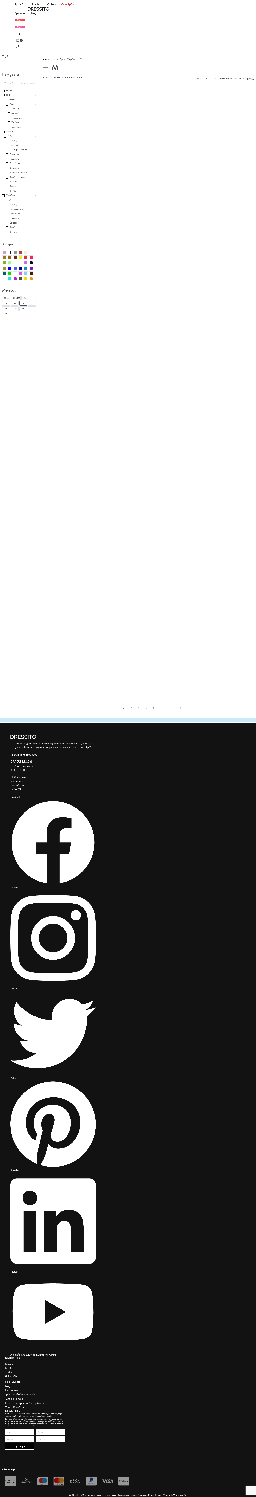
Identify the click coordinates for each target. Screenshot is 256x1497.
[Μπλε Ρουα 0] (15, 268)
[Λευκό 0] (20, 263)
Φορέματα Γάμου (158, 251)
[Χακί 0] (20, 279)
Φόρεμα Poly (51, 177)
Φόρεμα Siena (106, 691)
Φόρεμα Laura (160, 255)
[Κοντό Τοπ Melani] (121, 220)
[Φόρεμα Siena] (121, 646)
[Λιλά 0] (26, 263)
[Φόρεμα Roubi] (228, 446)
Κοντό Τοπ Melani (107, 253)
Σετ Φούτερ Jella (53, 694)
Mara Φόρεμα (213, 290)
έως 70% (216, 173)
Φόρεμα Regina (214, 592)
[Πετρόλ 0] (4, 274)
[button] (20, 27)
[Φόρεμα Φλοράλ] (67, 434)
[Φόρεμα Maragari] (121, 446)
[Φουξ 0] (15, 279)
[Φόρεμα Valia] (175, 547)
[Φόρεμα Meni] (228, 646)
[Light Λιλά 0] (4, 252)
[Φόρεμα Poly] (67, 133)
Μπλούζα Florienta (54, 255)
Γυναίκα (54, 173)
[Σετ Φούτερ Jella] (67, 646)
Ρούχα (61, 173)
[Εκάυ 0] (20, 252)
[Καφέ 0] (10, 258)
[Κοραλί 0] (31, 258)
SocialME (182, 1495)
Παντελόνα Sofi (160, 177)
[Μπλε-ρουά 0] (26, 268)
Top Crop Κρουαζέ (162, 389)
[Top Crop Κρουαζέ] (175, 344)
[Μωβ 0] (31, 268)
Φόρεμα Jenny (159, 691)
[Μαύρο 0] (31, 263)
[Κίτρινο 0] (20, 258)
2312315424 (21, 762)
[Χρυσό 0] (26, 279)
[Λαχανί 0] (10, 263)
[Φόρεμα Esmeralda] (67, 547)
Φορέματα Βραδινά (81, 173)
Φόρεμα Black (106, 391)
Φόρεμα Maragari (108, 493)
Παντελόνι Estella (107, 177)
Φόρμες (87, 687)
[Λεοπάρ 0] (15, 263)
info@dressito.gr (18, 777)
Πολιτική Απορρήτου (139, 1495)
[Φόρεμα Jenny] (175, 646)
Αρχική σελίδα (49, 59)
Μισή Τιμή (155, 173)
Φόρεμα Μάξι (159, 493)
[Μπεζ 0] (4, 268)
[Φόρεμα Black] (121, 344)
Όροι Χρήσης (155, 1495)
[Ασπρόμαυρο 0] (10, 252)
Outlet (46, 249)
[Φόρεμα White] (67, 332)
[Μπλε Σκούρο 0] (20, 268)
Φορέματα (69, 173)
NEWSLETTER (12, 1411)
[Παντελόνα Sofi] (175, 133)
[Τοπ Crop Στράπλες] (228, 133)
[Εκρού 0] (26, 252)
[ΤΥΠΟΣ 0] (4, 279)
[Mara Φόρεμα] (228, 238)
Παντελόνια (102, 173)
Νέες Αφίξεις (73, 361)
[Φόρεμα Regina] (228, 547)
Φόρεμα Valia (159, 592)
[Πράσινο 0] (10, 274)
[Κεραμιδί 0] (15, 258)
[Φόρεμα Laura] (175, 220)
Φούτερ (46, 689)
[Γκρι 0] (15, 252)
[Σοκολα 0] (31, 274)
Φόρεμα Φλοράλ (53, 469)
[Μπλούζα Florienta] (67, 220)
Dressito (47, 173)
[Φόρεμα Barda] (121, 547)
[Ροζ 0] (20, 274)
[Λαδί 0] (4, 263)
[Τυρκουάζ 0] (10, 279)
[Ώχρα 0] (31, 279)
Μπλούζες (234, 173)
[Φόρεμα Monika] (228, 344)
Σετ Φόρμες (78, 687)
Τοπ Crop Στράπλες (216, 177)
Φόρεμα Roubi (213, 493)
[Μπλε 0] (10, 268)
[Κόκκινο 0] (26, 258)
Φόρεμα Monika (214, 389)
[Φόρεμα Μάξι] (175, 446)
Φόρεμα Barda (106, 592)
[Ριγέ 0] (15, 274)
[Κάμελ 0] (4, 258)
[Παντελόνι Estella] (121, 133)
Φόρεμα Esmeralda (54, 592)
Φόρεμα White (52, 368)
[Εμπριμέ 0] (31, 252)
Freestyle (47, 361)
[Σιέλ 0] (26, 274)
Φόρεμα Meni (213, 691)
